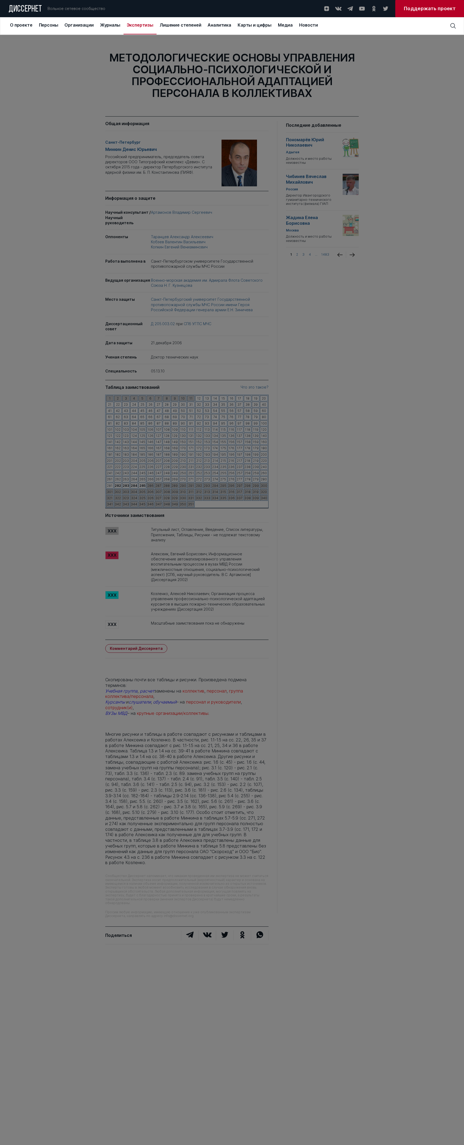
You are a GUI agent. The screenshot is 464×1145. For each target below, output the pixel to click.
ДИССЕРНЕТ (25, 9)
